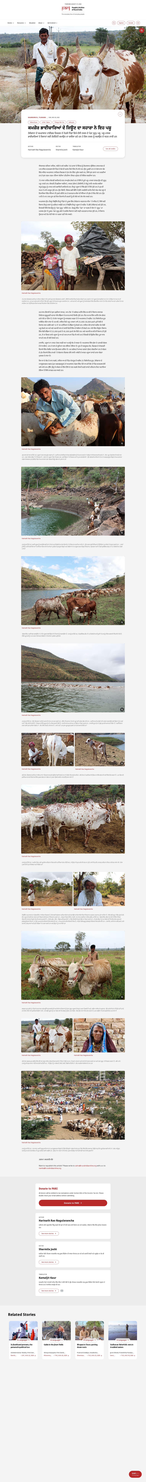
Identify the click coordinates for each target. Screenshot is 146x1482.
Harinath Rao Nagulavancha (39, 150)
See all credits (110, 149)
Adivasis (71, 122)
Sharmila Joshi (61, 150)
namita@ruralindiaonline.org (50, 1168)
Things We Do (59, 122)
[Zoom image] (141, 30)
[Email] (62, 1290)
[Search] (114, 23)
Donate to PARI (71, 1203)
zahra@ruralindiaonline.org (85, 1166)
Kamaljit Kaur (78, 150)
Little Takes (46, 122)
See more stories (47, 1233)
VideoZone (33, 122)
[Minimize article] (120, 114)
